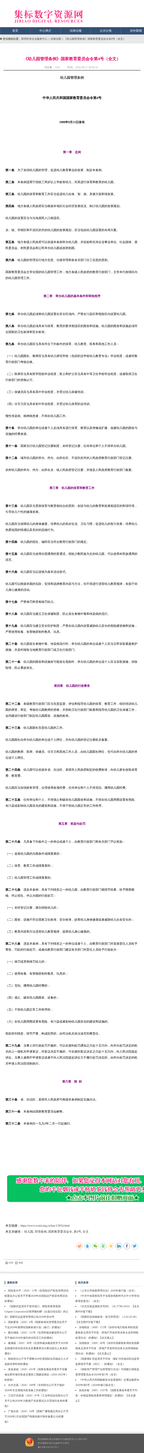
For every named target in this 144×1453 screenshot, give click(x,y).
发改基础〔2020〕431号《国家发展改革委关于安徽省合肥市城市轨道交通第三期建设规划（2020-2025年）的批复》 (36, 1374)
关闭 (21, 1262)
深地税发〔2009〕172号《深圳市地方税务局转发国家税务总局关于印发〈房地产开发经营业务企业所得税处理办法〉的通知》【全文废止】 (106, 1332)
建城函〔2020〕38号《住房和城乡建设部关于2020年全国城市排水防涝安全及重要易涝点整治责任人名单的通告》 (36, 1348)
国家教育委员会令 (60, 1231)
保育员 (18, 404)
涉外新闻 (136, 30)
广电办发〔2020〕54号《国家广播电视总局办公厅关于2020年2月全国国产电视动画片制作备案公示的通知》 (36, 1416)
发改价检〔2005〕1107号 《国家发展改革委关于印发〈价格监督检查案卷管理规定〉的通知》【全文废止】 (106, 1395)
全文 (86, 1231)
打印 (11, 1262)
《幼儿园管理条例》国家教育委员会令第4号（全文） (95, 38)
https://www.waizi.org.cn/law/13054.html (45, 1225)
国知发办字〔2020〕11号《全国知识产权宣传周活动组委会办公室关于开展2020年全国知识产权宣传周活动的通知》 (36, 1296)
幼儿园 (28, 1231)
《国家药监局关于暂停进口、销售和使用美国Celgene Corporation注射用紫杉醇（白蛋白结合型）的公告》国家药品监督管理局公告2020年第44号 (36, 1311)
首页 (15, 30)
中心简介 (45, 30)
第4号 (77, 1231)
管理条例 (41, 1231)
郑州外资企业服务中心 (34, 38)
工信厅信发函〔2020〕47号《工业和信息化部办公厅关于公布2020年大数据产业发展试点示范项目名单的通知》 (36, 1400)
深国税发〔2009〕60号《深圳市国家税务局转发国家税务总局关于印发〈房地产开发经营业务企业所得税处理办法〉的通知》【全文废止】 (107, 1348)
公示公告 (106, 30)
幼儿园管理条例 (72, 77)
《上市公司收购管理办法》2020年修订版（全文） (108, 1290)
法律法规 (76, 30)
